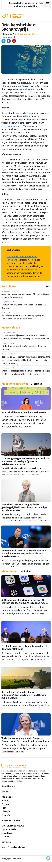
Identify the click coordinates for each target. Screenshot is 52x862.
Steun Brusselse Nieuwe (13, 847)
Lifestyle (5, 811)
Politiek (5, 800)
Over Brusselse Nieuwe (12, 825)
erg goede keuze (14, 126)
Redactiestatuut (9, 786)
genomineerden (27, 89)
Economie (6, 804)
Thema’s (5, 815)
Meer (48, 286)
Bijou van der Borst (27, 34)
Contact (5, 836)
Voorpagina (7, 797)
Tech (3, 808)
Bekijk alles (36, 384)
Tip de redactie (8, 829)
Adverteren (7, 833)
